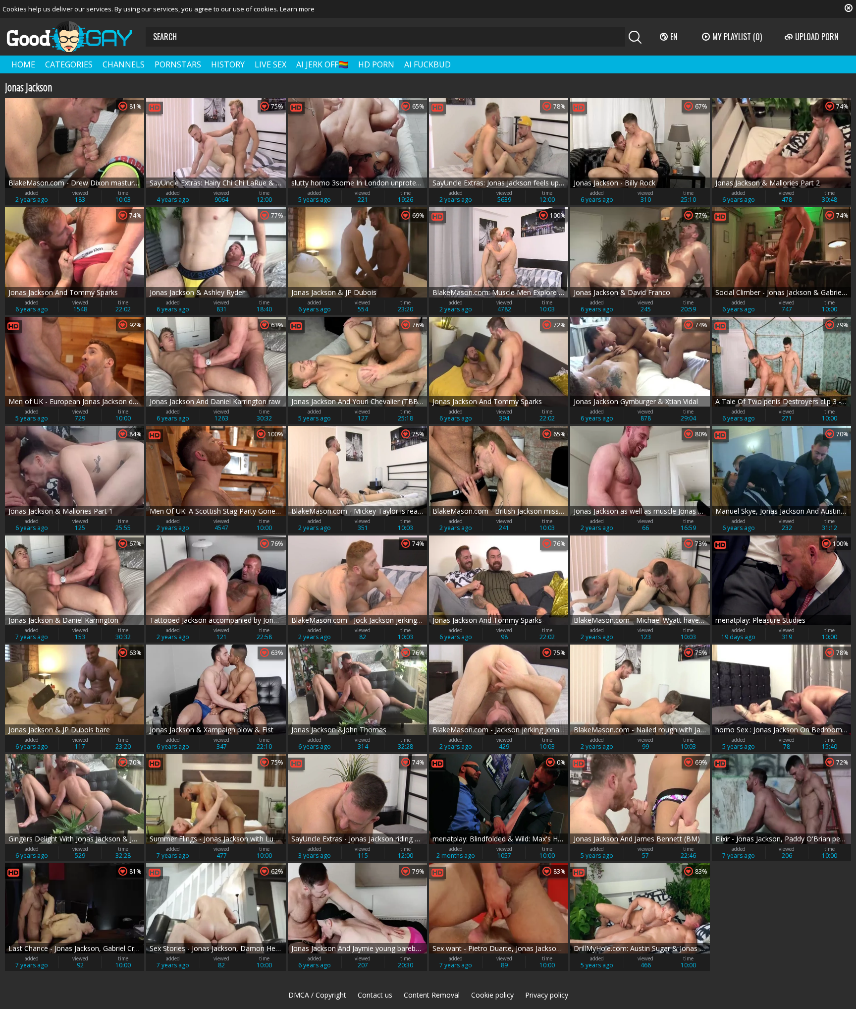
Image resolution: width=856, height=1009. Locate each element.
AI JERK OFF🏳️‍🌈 (322, 64)
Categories (69, 64)
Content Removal (432, 995)
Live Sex (270, 64)
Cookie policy (492, 995)
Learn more (297, 8)
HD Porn (376, 64)
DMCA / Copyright (317, 995)
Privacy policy (546, 995)
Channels (124, 64)
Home (23, 64)
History (228, 64)
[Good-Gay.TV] (75, 36)
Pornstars (178, 64)
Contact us (375, 995)
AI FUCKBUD (427, 64)
